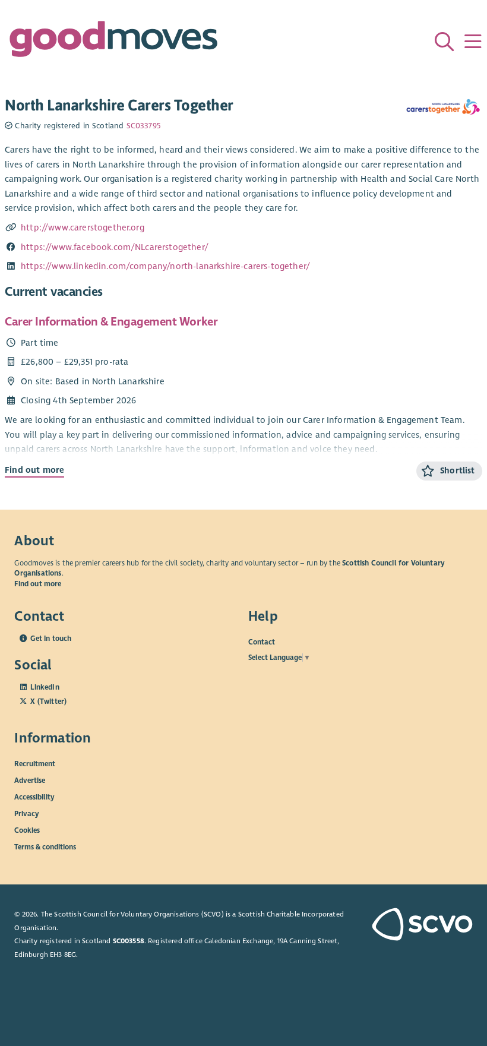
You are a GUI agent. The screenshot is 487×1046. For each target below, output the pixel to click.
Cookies (27, 830)
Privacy (26, 813)
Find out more (34, 469)
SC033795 (143, 126)
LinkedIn (44, 687)
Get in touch (50, 638)
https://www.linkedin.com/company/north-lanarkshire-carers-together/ (165, 266)
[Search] (444, 41)
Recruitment (34, 763)
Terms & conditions (45, 846)
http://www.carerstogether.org (82, 227)
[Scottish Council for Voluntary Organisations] (419, 925)
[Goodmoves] (113, 42)
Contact (261, 642)
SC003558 (128, 941)
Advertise (29, 780)
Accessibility (34, 796)
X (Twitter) (48, 701)
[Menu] (472, 41)
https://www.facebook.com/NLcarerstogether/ (114, 247)
